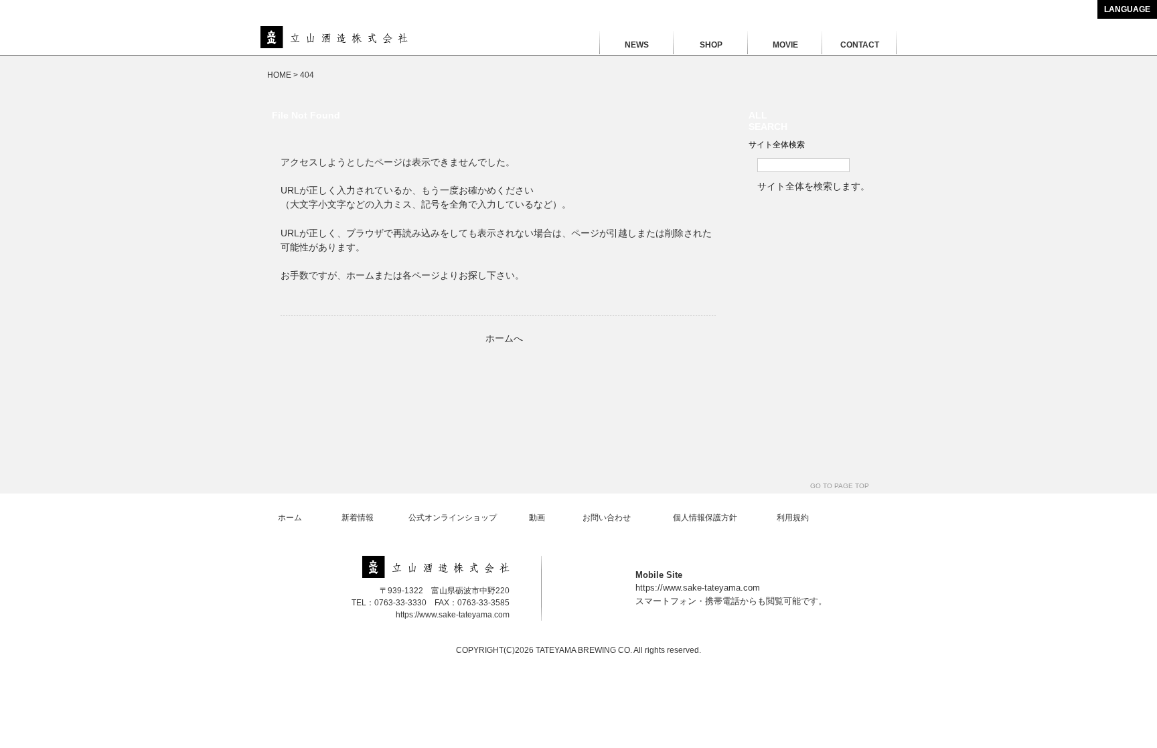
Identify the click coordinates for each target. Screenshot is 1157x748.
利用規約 (793, 517)
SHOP (711, 45)
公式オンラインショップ (452, 517)
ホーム (290, 517)
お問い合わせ (607, 517)
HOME (279, 75)
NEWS (637, 45)
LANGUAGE (1127, 9)
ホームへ (504, 338)
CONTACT (859, 45)
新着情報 (357, 517)
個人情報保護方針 (705, 517)
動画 (537, 517)
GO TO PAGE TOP (839, 486)
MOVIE (785, 45)
